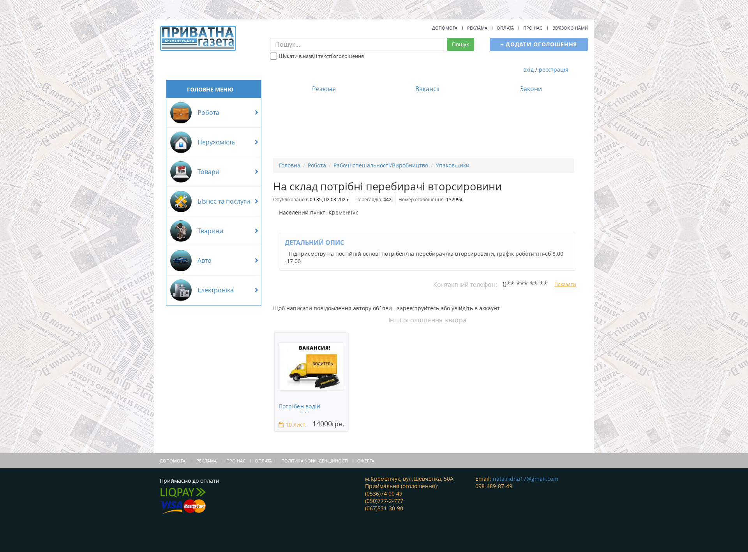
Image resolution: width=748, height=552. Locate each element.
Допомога (445, 28)
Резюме (324, 88)
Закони (531, 88)
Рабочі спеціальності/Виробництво (380, 165)
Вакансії (427, 88)
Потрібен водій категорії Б (300, 408)
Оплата (505, 28)
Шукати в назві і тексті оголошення (321, 56)
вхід (528, 69)
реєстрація (553, 69)
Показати (565, 284)
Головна (289, 165)
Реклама (477, 28)
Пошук (460, 44)
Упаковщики (452, 165)
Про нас (533, 28)
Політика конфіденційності (314, 461)
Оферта (365, 461)
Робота (317, 165)
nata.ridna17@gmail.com (525, 478)
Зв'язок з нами (570, 28)
